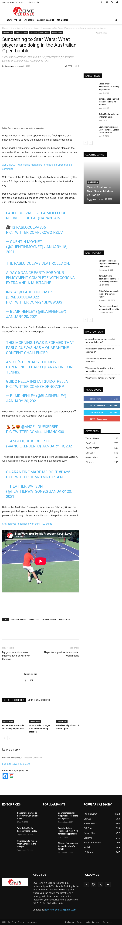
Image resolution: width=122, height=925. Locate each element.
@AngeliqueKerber (39, 426)
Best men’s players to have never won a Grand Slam (27, 816)
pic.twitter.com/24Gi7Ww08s (34, 302)
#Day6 (64, 472)
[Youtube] (117, 2)
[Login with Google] (11, 776)
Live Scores (29, 20)
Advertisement (92, 922)
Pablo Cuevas (64, 619)
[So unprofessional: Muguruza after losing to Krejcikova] (90, 263)
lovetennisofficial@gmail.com (60, 909)
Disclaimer (69, 922)
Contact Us (107, 922)
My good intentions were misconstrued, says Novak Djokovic (16, 655)
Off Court (33, 32)
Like (116, 399)
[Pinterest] (39, 73)
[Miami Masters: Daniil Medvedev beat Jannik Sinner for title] (90, 130)
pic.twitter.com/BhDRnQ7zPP (35, 386)
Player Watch (44, 32)
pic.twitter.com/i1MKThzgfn (34, 477)
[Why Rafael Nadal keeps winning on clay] (8, 831)
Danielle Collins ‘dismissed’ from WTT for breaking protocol (109, 279)
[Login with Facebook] (5, 776)
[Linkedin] (54, 73)
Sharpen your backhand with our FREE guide (27, 523)
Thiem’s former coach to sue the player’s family (109, 294)
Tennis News (57, 32)
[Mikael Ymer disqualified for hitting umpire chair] (14, 715)
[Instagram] (107, 2)
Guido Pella (34, 619)
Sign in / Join (33, 2)
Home (5, 28)
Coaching (93, 182)
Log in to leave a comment (16, 763)
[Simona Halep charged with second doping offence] (40, 715)
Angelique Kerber (18, 619)
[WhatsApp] (46, 73)
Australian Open (31, 28)
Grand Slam (16, 28)
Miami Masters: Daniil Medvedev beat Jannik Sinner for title (109, 130)
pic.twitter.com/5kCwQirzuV (34, 232)
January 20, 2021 (22, 316)
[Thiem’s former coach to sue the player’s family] (90, 294)
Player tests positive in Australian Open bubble (61, 654)
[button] (116, 20)
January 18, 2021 (58, 446)
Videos (17, 20)
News (9, 20)
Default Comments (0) (12, 757)
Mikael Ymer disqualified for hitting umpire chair (109, 87)
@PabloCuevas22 (22, 297)
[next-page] (9, 738)
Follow (114, 405)
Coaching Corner (45, 20)
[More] (68, 73)
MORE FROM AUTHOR (39, 700)
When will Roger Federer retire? (100, 377)
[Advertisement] (82, 11)
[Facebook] (101, 2)
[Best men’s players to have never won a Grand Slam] (8, 816)
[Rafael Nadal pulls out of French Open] (67, 715)
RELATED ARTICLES (14, 700)
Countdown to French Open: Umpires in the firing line (27, 844)
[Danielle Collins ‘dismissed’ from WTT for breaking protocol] (90, 279)
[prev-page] (4, 738)
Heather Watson (49, 619)
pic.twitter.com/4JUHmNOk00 (35, 432)
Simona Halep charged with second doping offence (40, 728)
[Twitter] (112, 2)
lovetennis (9, 66)
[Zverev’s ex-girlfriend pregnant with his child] (90, 309)
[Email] (61, 73)
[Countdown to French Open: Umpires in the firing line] (8, 844)
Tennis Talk (62, 20)
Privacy (80, 922)
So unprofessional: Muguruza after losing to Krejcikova (109, 264)
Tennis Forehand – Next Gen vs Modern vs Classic (100, 191)
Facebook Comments (33, 757)
